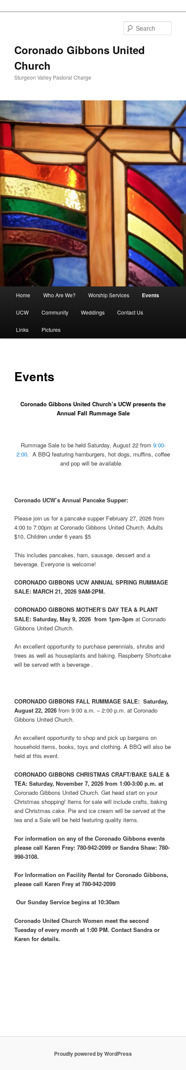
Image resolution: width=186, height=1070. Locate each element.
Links (22, 329)
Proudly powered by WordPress (93, 1053)
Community (55, 312)
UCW (22, 312)
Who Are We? (59, 295)
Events (150, 295)
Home (23, 295)
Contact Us (130, 312)
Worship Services (108, 295)
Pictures (51, 329)
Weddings (93, 312)
